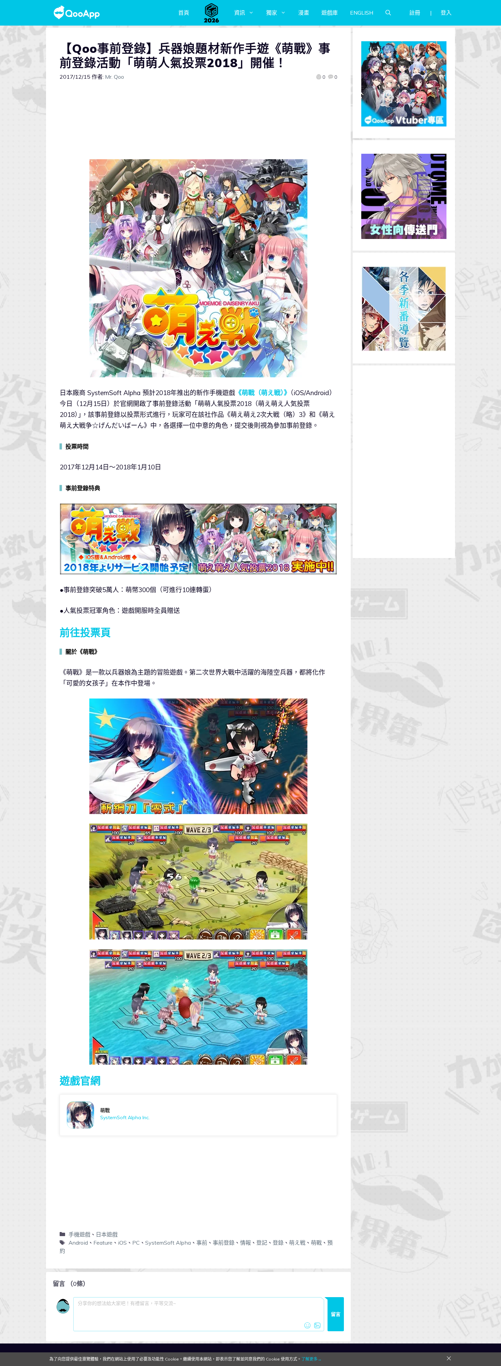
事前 (201, 1242)
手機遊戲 (79, 1234)
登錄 (278, 1242)
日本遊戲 (107, 1234)
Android (78, 1242)
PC (136, 1242)
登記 (261, 1242)
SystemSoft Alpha (168, 1242)
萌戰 (316, 1242)
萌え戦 (297, 1242)
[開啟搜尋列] (388, 12)
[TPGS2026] (211, 12)
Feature (102, 1242)
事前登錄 (223, 1242)
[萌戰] (198, 1115)
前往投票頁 (85, 632)
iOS (122, 1242)
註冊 (414, 12)
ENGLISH (361, 12)
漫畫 (303, 12)
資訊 (239, 12)
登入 (446, 12)
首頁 (183, 12)
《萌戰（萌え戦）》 (262, 393)
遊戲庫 (329, 12)
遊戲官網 (80, 1080)
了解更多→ (311, 1359)
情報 (245, 1242)
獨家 (271, 12)
